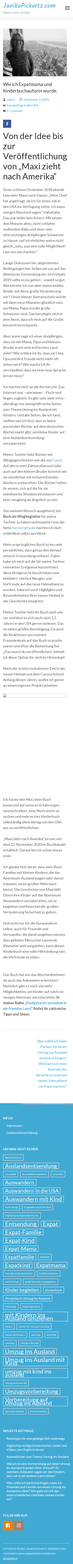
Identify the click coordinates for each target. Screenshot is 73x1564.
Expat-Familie (23, 1232)
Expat (50, 1224)
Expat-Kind (19, 1240)
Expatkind (17, 1265)
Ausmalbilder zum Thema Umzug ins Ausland (37, 1456)
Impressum (14, 1125)
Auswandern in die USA (32, 1191)
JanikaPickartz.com (29, 6)
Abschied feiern (13, 1157)
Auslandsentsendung (31, 1166)
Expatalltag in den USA (23, 105)
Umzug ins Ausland (30, 1351)
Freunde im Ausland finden (19, 1273)
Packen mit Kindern (15, 1334)
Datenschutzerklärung (22, 1132)
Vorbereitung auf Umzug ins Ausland (28, 1401)
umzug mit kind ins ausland (28, 1373)
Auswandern (19, 1182)
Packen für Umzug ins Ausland (34, 1326)
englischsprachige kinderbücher (22, 1215)
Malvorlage (10, 1306)
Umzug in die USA (29, 1343)
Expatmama (50, 1265)
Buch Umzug (11, 1207)
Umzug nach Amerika (16, 1383)
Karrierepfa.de (24, 527)
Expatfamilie (19, 1257)
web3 (11, 99)
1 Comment (15, 111)
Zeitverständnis (38, 1411)
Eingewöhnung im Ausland (37, 1207)
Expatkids (45, 1257)
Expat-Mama (20, 1248)
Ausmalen (58, 1174)
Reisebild (51, 1334)
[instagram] (19, 1525)
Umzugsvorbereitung (31, 1391)
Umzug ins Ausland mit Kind (35, 1361)
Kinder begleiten (22, 1290)
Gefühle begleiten (48, 1273)
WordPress (10, 1558)
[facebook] (8, 1525)
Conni (57, 460)
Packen (9, 1326)
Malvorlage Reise (31, 1306)
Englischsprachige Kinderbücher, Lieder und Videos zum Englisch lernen (36, 1447)
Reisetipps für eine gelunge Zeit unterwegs (35, 1438)
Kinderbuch (53, 1290)
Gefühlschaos (12, 1281)
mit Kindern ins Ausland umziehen (29, 1316)
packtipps (36, 1334)
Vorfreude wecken (14, 1411)
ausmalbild (10, 1174)
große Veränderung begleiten (40, 1281)
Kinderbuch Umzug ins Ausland (27, 1298)
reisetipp (9, 1343)
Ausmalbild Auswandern (34, 1174)
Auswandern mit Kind (33, 1199)
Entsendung (21, 1224)
